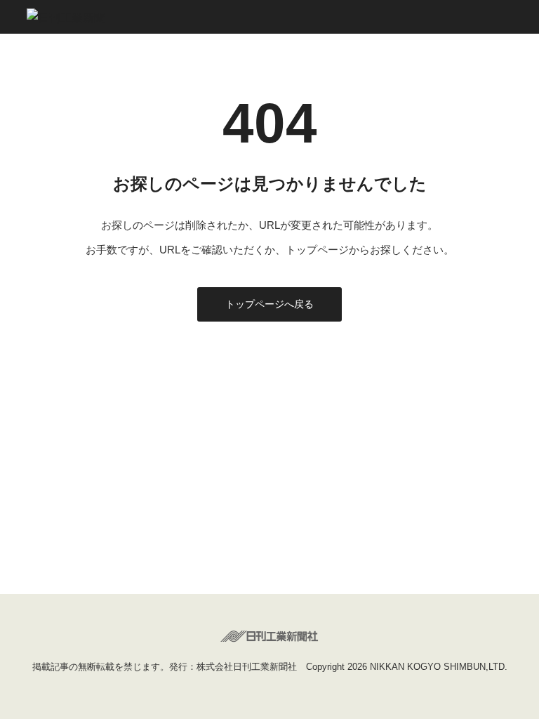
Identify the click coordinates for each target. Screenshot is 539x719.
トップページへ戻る (269, 304)
